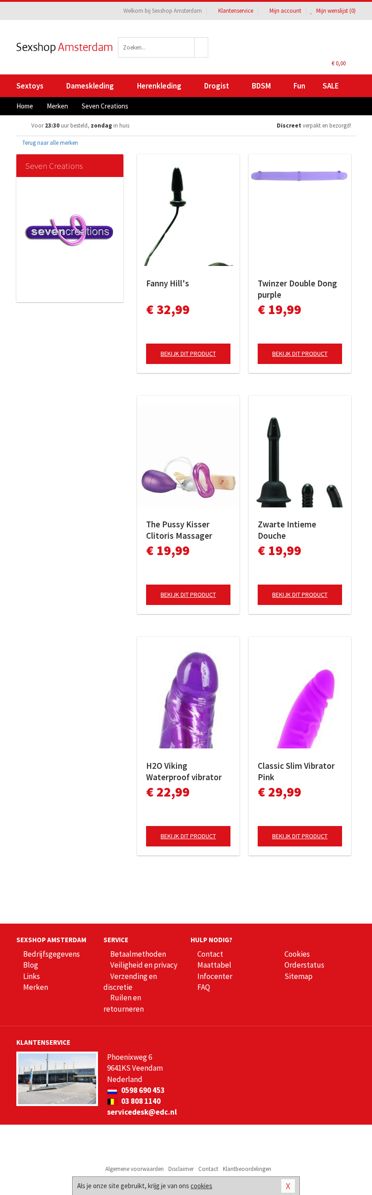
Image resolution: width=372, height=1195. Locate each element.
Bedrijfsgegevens (51, 954)
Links (31, 976)
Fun (299, 86)
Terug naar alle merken (49, 143)
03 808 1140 (140, 1101)
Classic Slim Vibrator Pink (296, 771)
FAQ (203, 987)
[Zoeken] (201, 47)
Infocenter (214, 976)
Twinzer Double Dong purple (297, 289)
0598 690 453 (142, 1090)
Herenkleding (159, 86)
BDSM (261, 86)
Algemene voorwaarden (134, 1169)
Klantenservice (235, 11)
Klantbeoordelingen (247, 1169)
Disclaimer (181, 1169)
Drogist (216, 86)
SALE (331, 86)
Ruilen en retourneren (123, 1003)
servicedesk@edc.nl (142, 1112)
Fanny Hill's (167, 283)
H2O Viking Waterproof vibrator (184, 771)
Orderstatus (304, 965)
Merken (35, 987)
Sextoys (30, 86)
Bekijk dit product (188, 353)
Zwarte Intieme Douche (287, 530)
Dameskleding (90, 86)
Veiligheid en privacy (143, 965)
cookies (201, 1185)
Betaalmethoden (138, 954)
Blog (30, 965)
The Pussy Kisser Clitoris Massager (179, 530)
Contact (210, 954)
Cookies (297, 954)
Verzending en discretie (130, 981)
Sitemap (298, 976)
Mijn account (285, 11)
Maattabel (214, 965)
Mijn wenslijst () (335, 11)
